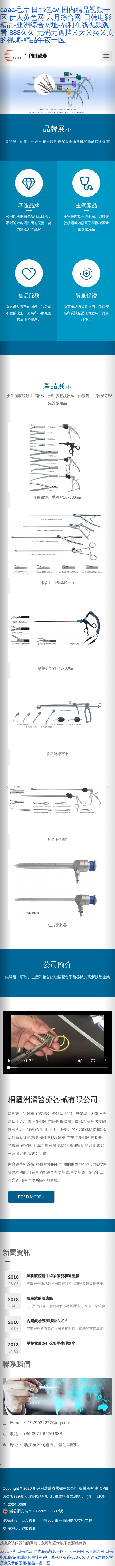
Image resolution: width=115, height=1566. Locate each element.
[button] (5, 783)
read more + (31, 1197)
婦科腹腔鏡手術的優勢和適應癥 (53, 1275)
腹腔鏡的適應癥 (40, 1298)
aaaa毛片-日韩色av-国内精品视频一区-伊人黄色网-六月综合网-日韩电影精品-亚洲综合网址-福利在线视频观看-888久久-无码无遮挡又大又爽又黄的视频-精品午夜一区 (56, 24)
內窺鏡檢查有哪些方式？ (47, 1320)
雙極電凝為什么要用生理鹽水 (51, 1343)
